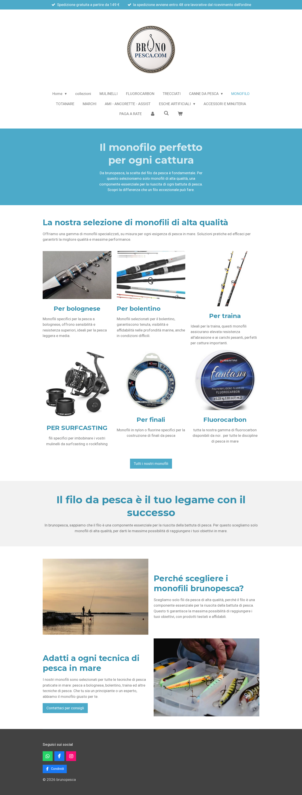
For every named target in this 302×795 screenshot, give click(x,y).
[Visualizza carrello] (180, 114)
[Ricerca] (166, 113)
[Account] (153, 114)
